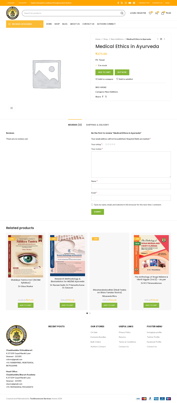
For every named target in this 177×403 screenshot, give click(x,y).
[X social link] (122, 3)
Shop (105, 39)
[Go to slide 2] (90, 313)
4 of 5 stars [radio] (112, 144)
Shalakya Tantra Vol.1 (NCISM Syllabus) (25, 281)
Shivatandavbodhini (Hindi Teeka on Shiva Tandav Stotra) (109, 291)
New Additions (117, 39)
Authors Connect (98, 346)
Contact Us (124, 346)
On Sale (94, 332)
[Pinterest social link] (134, 3)
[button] (25, 305)
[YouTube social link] (130, 3)
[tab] (75, 123)
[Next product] (164, 39)
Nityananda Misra (109, 296)
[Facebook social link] (118, 3)
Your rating (96, 144)
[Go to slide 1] (87, 313)
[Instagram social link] (126, 3)
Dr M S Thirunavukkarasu (151, 283)
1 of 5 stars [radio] (106, 144)
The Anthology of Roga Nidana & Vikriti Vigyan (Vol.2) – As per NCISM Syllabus (151, 279)
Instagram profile (154, 332)
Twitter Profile (153, 337)
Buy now (122, 72)
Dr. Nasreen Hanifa (57, 285)
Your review (97, 148)
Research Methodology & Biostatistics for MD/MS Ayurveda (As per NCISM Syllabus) (67, 281)
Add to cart (104, 72)
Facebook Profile (154, 342)
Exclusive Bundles (98, 337)
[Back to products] (161, 39)
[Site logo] (12, 13)
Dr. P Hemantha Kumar (75, 285)
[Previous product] (157, 39)
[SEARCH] (122, 13)
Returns (122, 337)
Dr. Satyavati (67, 288)
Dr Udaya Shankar (25, 286)
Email (94, 192)
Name (94, 181)
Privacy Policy (125, 332)
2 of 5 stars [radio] (108, 144)
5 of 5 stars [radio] (114, 144)
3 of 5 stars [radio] (110, 144)
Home (98, 39)
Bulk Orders (96, 342)
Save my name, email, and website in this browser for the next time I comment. (128, 204)
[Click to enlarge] (11, 108)
